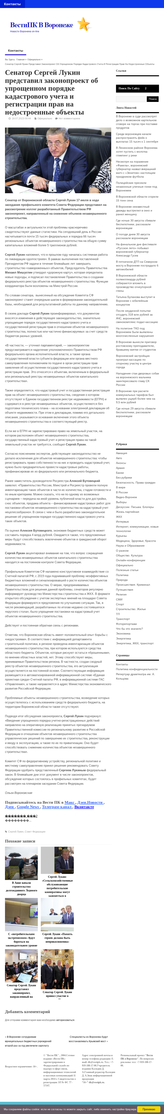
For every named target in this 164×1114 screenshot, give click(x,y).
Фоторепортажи (126, 623)
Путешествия (124, 589)
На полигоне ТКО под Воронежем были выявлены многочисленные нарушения (135, 332)
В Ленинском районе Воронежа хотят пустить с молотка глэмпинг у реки (136, 151)
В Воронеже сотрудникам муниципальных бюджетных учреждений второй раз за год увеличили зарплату (28, 1041)
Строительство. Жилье (131, 609)
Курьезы (121, 535)
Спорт (120, 604)
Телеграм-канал (57, 806)
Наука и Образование (130, 545)
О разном (122, 550)
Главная (20, 59)
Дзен (10, 806)
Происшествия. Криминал (133, 584)
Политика (122, 575)
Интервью (122, 521)
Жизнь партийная (127, 511)
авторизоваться (65, 1020)
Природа (122, 579)
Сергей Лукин (16, 831)
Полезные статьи (127, 570)
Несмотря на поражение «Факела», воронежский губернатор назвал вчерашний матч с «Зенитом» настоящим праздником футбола (136, 169)
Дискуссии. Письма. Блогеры (135, 507)
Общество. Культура (129, 555)
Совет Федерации (35, 831)
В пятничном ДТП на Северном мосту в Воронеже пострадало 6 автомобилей (137, 265)
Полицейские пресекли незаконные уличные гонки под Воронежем (136, 186)
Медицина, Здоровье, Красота (136, 540)
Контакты (12, 4)
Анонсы (121, 463)
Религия (121, 594)
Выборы (121, 502)
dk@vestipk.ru (96, 1082)
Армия (120, 468)
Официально (34, 59)
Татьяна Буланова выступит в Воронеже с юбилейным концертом (135, 301)
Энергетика (123, 638)
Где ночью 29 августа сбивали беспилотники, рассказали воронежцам (136, 412)
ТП (118, 614)
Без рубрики (124, 477)
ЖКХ (119, 516)
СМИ (119, 599)
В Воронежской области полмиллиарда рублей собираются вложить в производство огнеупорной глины (133, 283)
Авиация (121, 453)
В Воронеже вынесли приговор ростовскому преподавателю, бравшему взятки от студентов (136, 346)
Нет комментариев (69, 118)
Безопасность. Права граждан (135, 482)
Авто (119, 458)
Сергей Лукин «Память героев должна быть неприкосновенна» (57, 938)
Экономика (123, 633)
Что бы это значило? (129, 628)
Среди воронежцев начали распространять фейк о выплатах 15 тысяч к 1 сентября (137, 138)
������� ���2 (21, 816)
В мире (120, 487)
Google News (28, 806)
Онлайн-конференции (130, 560)
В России (122, 492)
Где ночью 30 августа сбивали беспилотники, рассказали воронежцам (136, 224)
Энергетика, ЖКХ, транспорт (135, 643)
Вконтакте (84, 806)
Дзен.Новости (90, 802)
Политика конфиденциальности (137, 669)
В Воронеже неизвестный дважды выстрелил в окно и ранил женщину (134, 210)
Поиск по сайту (129, 88)
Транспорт (123, 618)
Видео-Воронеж (126, 497)
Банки (120, 472)
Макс (70, 802)
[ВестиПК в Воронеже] (52, 40)
